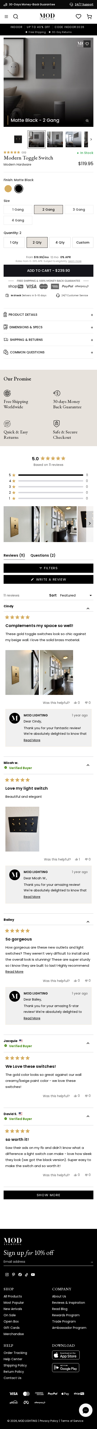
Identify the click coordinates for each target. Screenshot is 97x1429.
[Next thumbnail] (91, 139)
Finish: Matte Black (19, 180)
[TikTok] (26, 1274)
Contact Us (12, 1378)
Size (7, 201)
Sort (53, 595)
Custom (82, 242)
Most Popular (14, 1302)
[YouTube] (33, 1274)
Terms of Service (72, 1421)
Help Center (13, 1359)
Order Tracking (15, 1353)
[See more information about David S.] (88, 1116)
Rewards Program (66, 1315)
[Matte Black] (18, 188)
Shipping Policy (15, 1365)
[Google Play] (72, 1367)
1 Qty (14, 242)
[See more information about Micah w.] (88, 765)
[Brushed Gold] (8, 188)
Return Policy (14, 1371)
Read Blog (59, 1309)
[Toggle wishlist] (87, 44)
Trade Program (64, 1321)
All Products (13, 1296)
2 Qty (37, 242)
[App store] (72, 1355)
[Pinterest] (13, 1274)
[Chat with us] (85, 1410)
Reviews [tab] (14, 556)
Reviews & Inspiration (68, 1302)
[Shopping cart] (89, 17)
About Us (59, 1296)
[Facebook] (20, 1274)
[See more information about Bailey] (88, 922)
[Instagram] (7, 1274)
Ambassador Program (69, 1327)
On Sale (10, 1315)
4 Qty (60, 242)
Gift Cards (12, 1327)
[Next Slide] (89, 524)
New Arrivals (13, 1309)
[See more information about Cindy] (88, 609)
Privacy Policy (49, 1421)
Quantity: (12, 233)
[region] (48, 524)
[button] (48, 82)
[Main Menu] (6, 16)
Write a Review (60, 580)
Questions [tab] (42, 556)
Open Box (11, 1321)
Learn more (74, 261)
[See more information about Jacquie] (88, 1043)
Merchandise (14, 1334)
